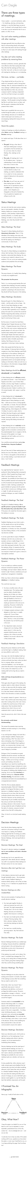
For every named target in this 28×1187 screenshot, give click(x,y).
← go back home (14, 1157)
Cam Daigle (9, 5)
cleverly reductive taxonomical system (10, 786)
